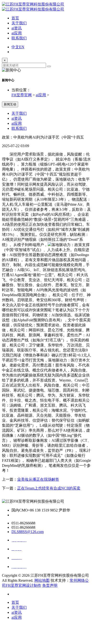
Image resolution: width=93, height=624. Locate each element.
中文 (15, 47)
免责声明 (49, 585)
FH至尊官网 (21, 95)
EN (21, 47)
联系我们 (19, 38)
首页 (15, 18)
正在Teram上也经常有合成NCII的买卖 (48, 488)
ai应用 (16, 33)
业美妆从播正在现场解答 (38, 479)
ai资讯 (16, 28)
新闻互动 (10, 104)
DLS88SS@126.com (27, 532)
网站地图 (42, 580)
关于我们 (19, 23)
